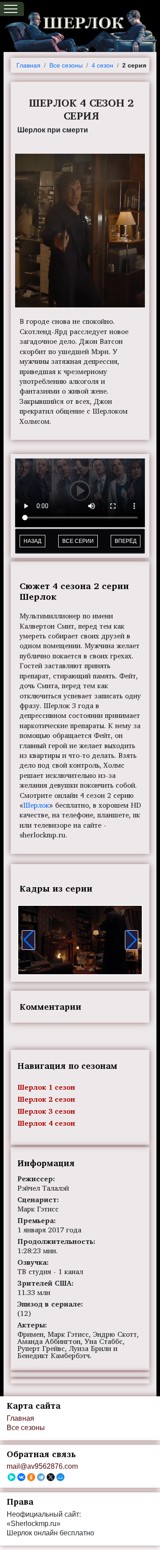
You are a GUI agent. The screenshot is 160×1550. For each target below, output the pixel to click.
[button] (28, 940)
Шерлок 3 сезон (46, 1111)
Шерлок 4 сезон (46, 1123)
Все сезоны (66, 65)
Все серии (78, 541)
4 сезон (102, 65)
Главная (28, 65)
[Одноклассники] (31, 1477)
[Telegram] (41, 1477)
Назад (32, 541)
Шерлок (36, 805)
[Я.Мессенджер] (12, 1477)
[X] (51, 1477)
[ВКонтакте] (21, 1477)
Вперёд (125, 541)
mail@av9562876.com (42, 1466)
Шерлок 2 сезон (46, 1099)
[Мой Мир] (60, 1477)
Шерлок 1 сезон (46, 1087)
